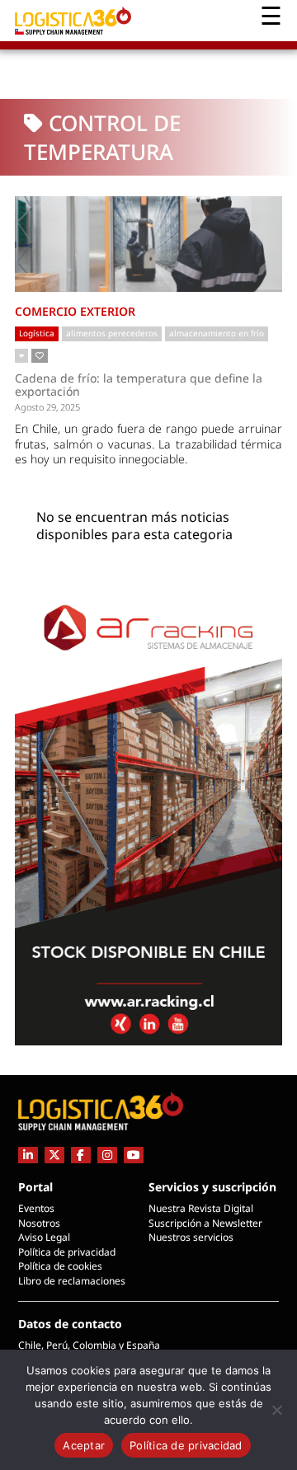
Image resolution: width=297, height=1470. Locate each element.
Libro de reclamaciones (71, 1281)
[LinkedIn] (28, 1154)
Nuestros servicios (190, 1237)
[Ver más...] (21, 356)
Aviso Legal (44, 1237)
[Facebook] (81, 1154)
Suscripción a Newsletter (205, 1223)
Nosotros (39, 1223)
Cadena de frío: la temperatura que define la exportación (138, 384)
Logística (36, 333)
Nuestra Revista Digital (200, 1208)
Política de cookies (60, 1266)
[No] (276, 1410)
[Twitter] (54, 1154)
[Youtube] (134, 1154)
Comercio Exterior (75, 311)
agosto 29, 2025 (47, 407)
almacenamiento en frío (216, 333)
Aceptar (84, 1445)
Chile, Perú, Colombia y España (89, 1345)
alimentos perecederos (112, 333)
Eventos (36, 1208)
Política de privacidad (67, 1252)
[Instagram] (107, 1154)
